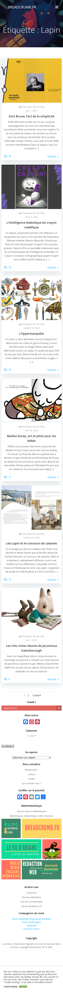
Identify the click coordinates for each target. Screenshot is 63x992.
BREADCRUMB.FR (22, 7)
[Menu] (56, 7)
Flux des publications (31, 897)
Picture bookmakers (31, 922)
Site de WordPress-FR (31, 906)
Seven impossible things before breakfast (31, 919)
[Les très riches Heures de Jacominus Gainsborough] (31, 609)
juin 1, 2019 (31, 640)
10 (9, 156)
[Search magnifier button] (59, 708)
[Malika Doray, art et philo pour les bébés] (31, 400)
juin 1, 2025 (31, 110)
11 (9, 477)
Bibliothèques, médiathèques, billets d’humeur (31, 815)
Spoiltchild (31, 925)
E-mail (31, 735)
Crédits (31, 778)
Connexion (32, 892)
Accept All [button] (23, 987)
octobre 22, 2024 (31, 328)
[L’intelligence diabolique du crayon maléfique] (31, 186)
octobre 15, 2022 (31, 537)
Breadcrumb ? (31, 769)
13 (9, 369)
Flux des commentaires (32, 901)
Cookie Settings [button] (10, 987)
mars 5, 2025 (31, 217)
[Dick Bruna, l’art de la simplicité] (31, 80)
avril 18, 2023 (31, 430)
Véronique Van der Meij (33, 106)
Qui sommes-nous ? (31, 783)
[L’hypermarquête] (31, 297)
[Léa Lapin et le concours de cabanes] (31, 507)
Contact (31, 774)
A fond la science (31, 928)
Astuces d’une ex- (25, 811)
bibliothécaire (40, 811)
